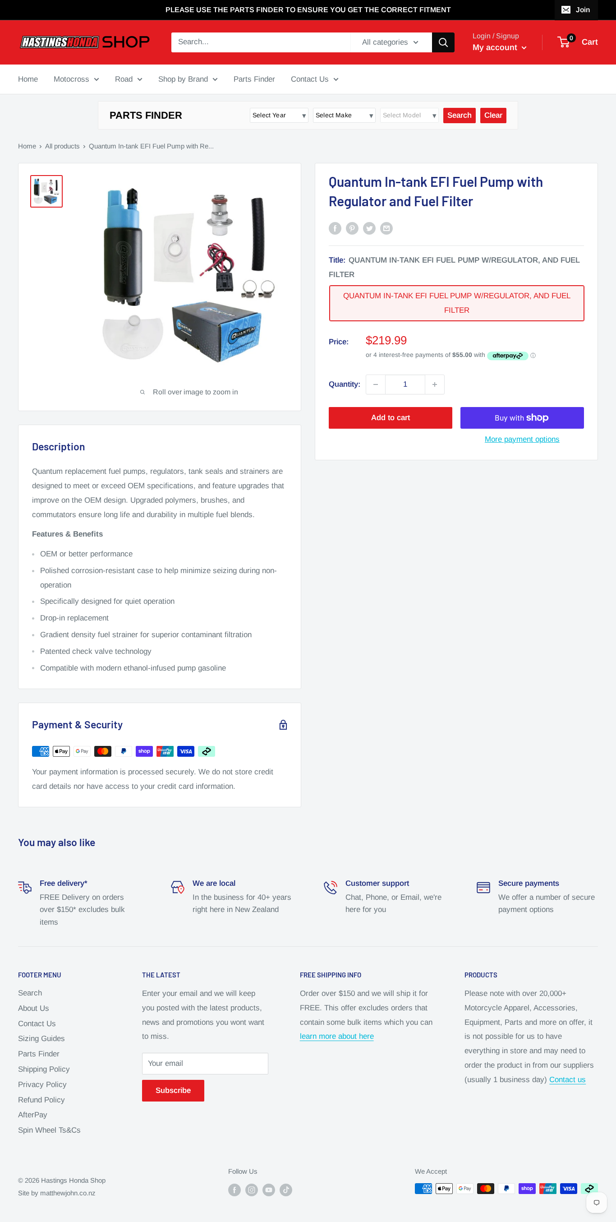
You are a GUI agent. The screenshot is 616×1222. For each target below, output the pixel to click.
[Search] (443, 42)
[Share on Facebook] (335, 228)
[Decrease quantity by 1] (375, 384)
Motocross (71, 78)
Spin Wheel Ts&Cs (49, 1130)
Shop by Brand (183, 78)
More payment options (522, 439)
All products (62, 146)
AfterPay (32, 1115)
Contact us (567, 1079)
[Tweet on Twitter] (369, 228)
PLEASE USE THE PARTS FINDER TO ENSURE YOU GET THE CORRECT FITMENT (308, 10)
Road (124, 78)
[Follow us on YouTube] (268, 1189)
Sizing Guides (41, 1038)
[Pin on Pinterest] (352, 228)
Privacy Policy (42, 1084)
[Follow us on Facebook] (234, 1189)
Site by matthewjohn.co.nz (57, 1193)
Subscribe (173, 1090)
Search (30, 993)
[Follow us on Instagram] (251, 1189)
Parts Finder (254, 78)
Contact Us (310, 78)
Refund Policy (41, 1100)
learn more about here (337, 1036)
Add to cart (390, 417)
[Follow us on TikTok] (286, 1189)
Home (28, 78)
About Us (33, 1008)
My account (496, 47)
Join (583, 10)
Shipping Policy (44, 1069)
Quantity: (344, 384)
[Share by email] (386, 228)
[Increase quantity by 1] (434, 384)
